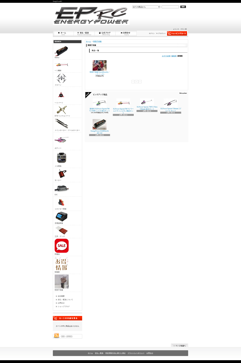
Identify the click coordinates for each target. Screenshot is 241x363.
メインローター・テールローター (67, 130)
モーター (58, 180)
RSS (63, 336)
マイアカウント (161, 33)
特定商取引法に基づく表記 (115, 353)
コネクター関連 (60, 209)
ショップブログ (105, 33)
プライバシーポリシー (136, 353)
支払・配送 (99, 353)
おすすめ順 (166, 56)
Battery (57, 57)
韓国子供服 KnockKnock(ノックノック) (100, 73)
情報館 (57, 272)
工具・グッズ (60, 236)
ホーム (63, 33)
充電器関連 (59, 223)
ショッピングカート (177, 33)
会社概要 (61, 296)
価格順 (173, 56)
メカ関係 (58, 166)
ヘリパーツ (59, 103)
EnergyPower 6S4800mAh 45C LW (100, 132)
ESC (56, 195)
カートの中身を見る (67, 318)
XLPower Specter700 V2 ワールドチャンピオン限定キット (123, 111)
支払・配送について (84, 33)
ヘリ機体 (58, 71)
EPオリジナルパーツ (62, 116)
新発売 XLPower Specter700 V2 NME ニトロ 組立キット (99, 110)
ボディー (58, 148)
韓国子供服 (59, 290)
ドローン (58, 85)
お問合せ (126, 33)
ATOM (69, 336)
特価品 (57, 254)
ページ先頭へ (179, 345)
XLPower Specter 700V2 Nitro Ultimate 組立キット (147, 108)
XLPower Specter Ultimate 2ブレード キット (170, 110)
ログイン (152, 33)
